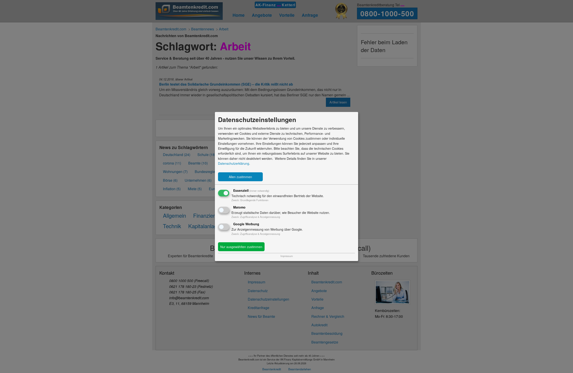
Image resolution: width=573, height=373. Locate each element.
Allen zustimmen (240, 177)
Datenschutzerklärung (233, 163)
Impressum (286, 256)
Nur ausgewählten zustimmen (241, 246)
